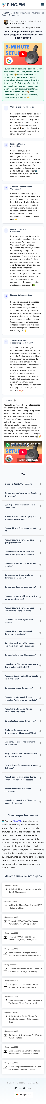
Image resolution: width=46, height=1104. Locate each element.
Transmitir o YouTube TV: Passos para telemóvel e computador (23, 922)
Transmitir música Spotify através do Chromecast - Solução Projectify (25, 970)
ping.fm (16, 4)
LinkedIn (28, 1088)
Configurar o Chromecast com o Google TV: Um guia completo (23, 985)
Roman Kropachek (17, 23)
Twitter (19, 1088)
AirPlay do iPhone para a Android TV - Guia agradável (25, 906)
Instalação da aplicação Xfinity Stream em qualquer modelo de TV (24, 954)
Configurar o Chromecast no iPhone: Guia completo (25, 1036)
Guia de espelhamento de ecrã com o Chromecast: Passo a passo (24, 1068)
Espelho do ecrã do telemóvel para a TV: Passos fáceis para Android (25, 1001)
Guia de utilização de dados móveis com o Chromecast (24, 890)
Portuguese (24, 1094)
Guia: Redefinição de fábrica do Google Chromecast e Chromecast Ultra (23, 1019)
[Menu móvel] (42, 5)
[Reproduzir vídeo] (23, 54)
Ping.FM (17, 821)
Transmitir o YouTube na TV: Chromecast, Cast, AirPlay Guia (22, 938)
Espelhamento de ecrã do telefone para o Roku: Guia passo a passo (24, 1052)
